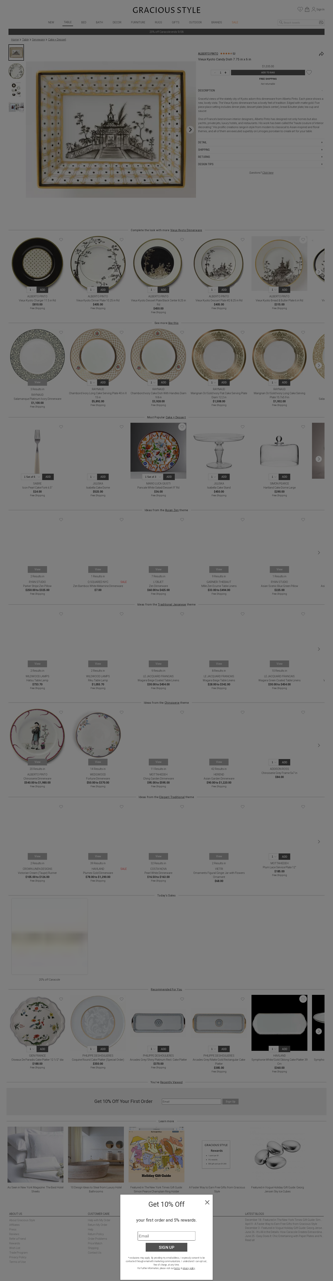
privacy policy (188, 1268)
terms (177, 1268)
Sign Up (166, 1247)
